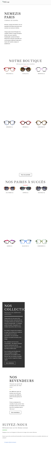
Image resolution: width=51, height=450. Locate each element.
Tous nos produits (25, 174)
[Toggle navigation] (47, 2)
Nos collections (10, 363)
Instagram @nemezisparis (10, 442)
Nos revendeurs (15, 412)
